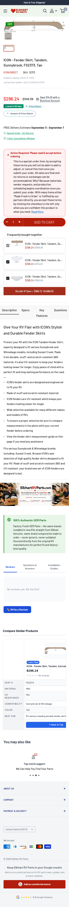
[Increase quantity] (19, 222)
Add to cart (44, 222)
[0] (62, 11)
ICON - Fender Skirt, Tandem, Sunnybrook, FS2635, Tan (44, 260)
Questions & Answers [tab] (30, 567)
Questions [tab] (60, 310)
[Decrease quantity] (7, 222)
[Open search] (45, 11)
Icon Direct (11, 72)
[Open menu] (5, 11)
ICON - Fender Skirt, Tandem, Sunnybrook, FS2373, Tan (44, 243)
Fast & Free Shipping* (34, 2)
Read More (37, 211)
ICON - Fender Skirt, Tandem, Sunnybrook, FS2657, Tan (44, 276)
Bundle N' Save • (34, 291)
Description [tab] (9, 310)
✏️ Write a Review (17, 609)
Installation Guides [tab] (54, 567)
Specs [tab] (26, 310)
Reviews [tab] (10, 566)
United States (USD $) (16, 829)
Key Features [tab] (42, 312)
